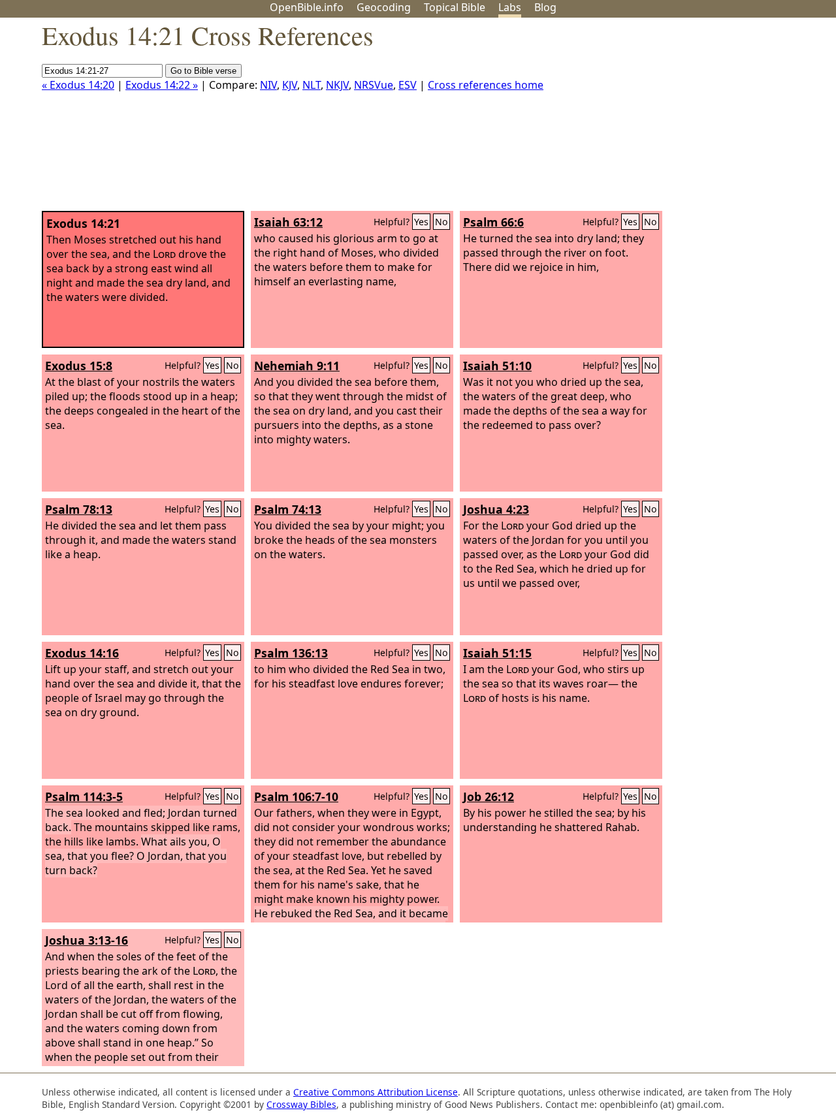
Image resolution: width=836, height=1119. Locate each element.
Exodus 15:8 (78, 365)
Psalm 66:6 (493, 222)
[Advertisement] (704, 119)
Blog (545, 7)
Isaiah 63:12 (288, 222)
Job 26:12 (488, 796)
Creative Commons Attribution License (375, 1092)
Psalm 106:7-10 (296, 796)
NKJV (337, 85)
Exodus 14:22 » (161, 85)
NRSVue (373, 85)
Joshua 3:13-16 (86, 940)
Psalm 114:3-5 (84, 796)
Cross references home (485, 85)
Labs (509, 7)
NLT (311, 85)
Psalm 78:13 (78, 509)
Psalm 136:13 (291, 653)
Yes (421, 221)
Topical (454, 7)
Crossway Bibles (301, 1104)
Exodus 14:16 (82, 653)
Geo (384, 7)
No (441, 221)
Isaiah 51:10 (497, 365)
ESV (407, 85)
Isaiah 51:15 (497, 653)
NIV (268, 85)
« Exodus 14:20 (78, 85)
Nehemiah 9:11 (297, 365)
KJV (289, 85)
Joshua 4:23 (496, 509)
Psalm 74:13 (287, 509)
